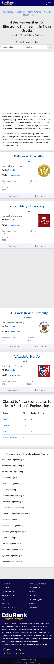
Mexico (32, 591)
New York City (8, 607)
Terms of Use (19, 662)
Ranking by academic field (27, 42)
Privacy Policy (34, 662)
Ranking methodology (13, 653)
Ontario (6, 425)
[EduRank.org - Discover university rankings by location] (8, 3)
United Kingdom (36, 599)
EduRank (39, 35)
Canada (47, 12)
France (32, 603)
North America (34, 12)
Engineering (8, 12)
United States (35, 587)
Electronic (20, 12)
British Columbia (10, 437)
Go (50, 47)
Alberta (6, 431)
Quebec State (8, 591)
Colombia (33, 595)
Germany (33, 607)
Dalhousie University (27, 156)
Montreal (6, 603)
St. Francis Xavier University (27, 313)
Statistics (12, 196)
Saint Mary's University (27, 206)
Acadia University (27, 356)
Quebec (6, 419)
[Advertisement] (27, 83)
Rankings (39, 196)
